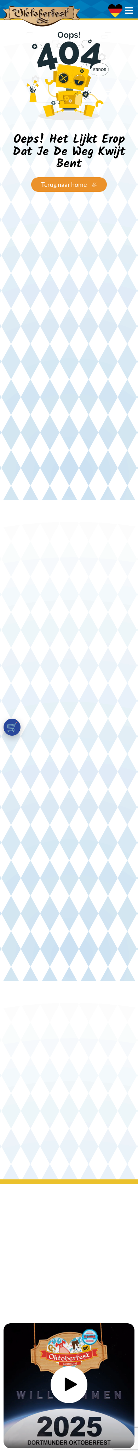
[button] (69, 1385)
